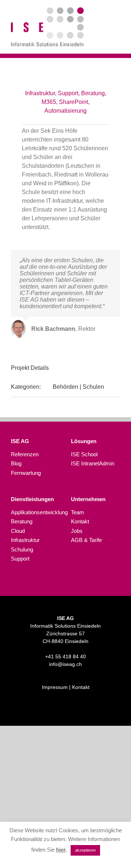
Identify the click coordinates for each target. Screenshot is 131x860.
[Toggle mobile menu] (117, 27)
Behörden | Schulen (78, 387)
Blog (16, 463)
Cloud (18, 531)
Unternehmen (88, 499)
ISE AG (20, 441)
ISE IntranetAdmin (92, 463)
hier (61, 850)
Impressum (55, 687)
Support (20, 558)
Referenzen (25, 454)
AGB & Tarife (86, 540)
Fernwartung (26, 473)
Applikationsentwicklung (35, 512)
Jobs (77, 531)
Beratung (21, 521)
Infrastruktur (25, 540)
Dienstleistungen (32, 499)
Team (77, 512)
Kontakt (80, 521)
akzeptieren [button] (85, 850)
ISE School (84, 454)
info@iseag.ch (65, 664)
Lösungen (83, 441)
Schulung (22, 549)
